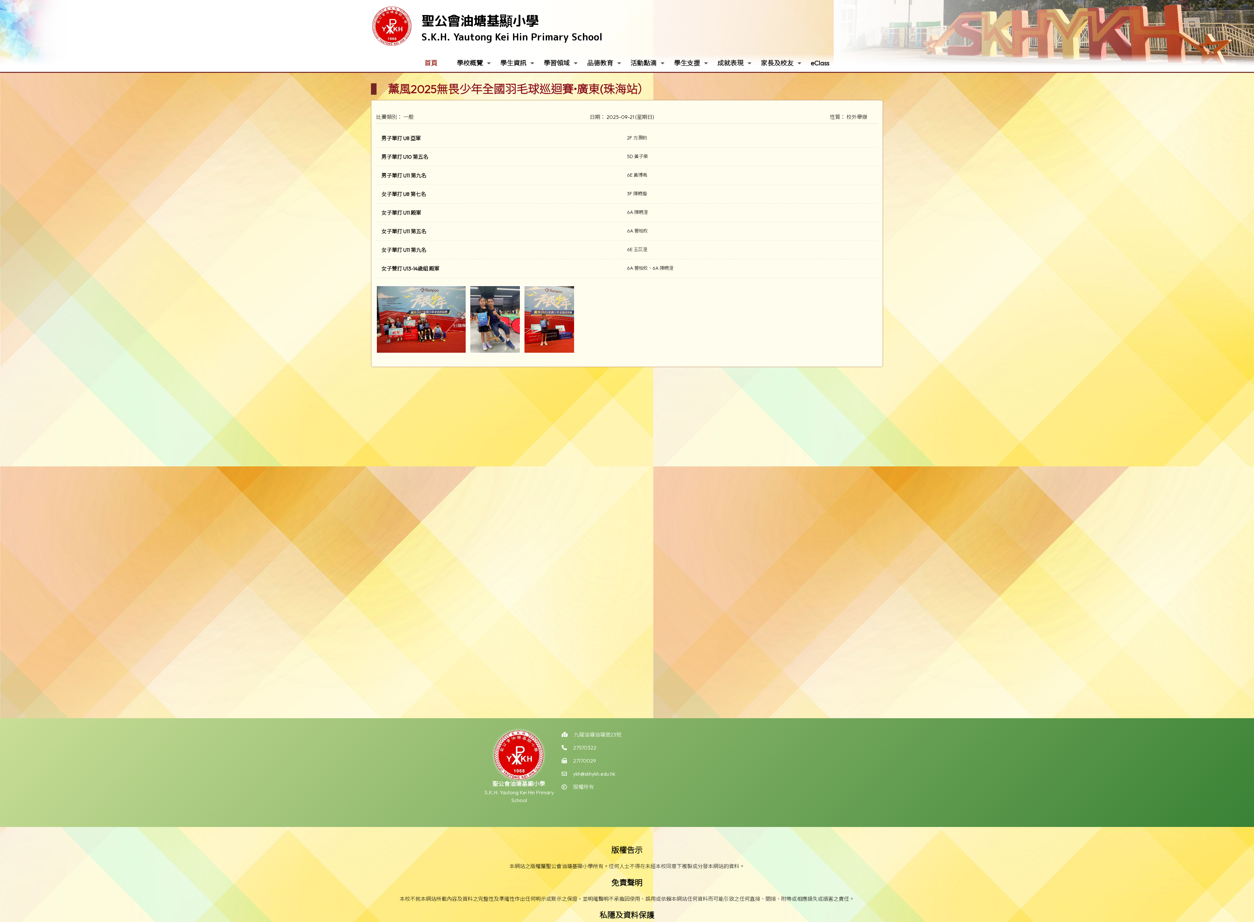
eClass (820, 63)
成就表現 (730, 63)
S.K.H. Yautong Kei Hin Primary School (512, 37)
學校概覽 (470, 63)
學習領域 (557, 63)
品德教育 (600, 63)
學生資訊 (513, 63)
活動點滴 (644, 63)
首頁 (431, 63)
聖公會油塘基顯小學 (480, 20)
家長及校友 (777, 63)
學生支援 (687, 63)
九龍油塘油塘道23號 (597, 734)
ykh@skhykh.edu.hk (594, 773)
